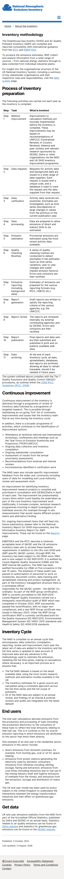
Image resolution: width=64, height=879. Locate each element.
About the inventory (26, 26)
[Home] (31, 6)
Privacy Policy (22, 864)
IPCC (16, 49)
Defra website (10, 826)
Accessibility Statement (40, 861)
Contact (6, 868)
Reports (55, 533)
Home (7, 26)
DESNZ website (46, 829)
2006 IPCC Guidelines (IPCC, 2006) (28, 384)
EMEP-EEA (30, 49)
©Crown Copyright (13, 861)
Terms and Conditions (45, 864)
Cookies (6, 864)
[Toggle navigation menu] (59, 17)
